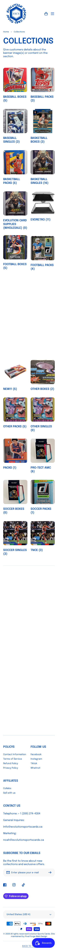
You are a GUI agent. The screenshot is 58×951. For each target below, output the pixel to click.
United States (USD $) (18, 914)
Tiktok (34, 763)
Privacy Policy (10, 768)
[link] (29, 734)
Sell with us (9, 793)
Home (6, 32)
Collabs (7, 788)
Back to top (29, 946)
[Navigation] (52, 13)
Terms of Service (12, 759)
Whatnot (35, 768)
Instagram (36, 759)
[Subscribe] (51, 872)
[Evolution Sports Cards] (16, 14)
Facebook (36, 754)
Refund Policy (10, 763)
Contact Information (14, 754)
